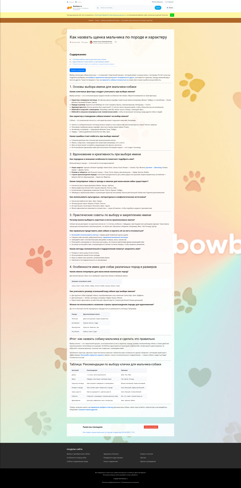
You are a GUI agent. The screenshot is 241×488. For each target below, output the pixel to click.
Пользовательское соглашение (130, 482)
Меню (171, 8)
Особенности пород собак (76, 458)
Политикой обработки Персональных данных (109, 15)
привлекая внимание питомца (115, 237)
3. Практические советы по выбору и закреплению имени (93, 64)
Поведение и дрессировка (113, 458)
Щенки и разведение (148, 461)
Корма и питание (146, 454)
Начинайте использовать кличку (85, 235)
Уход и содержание (111, 461)
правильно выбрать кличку (102, 407)
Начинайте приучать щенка (92, 355)
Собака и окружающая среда (77, 461)
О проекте (170, 2)
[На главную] (69, 7)
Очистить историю (151, 427)
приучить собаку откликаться (114, 80)
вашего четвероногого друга (122, 77)
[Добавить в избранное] (115, 42)
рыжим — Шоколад (154, 167)
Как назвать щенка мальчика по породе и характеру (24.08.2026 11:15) (108, 432)
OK (172, 15)
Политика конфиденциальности (111, 482)
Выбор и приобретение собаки (78, 454)
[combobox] (129, 7)
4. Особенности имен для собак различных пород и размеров (94, 67)
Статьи (79, 2)
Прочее (143, 458)
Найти (158, 8)
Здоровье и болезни (111, 454)
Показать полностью (77, 70)
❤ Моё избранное (157, 2)
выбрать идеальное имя (98, 77)
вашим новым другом (88, 410)
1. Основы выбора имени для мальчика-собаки (89, 59)
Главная (71, 2)
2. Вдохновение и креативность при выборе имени (90, 62)
